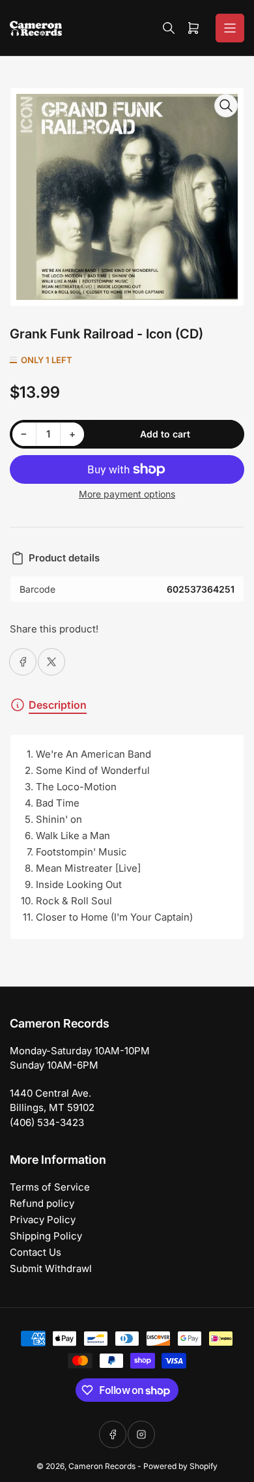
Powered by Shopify (180, 1466)
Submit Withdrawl (51, 1268)
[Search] (168, 28)
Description (58, 704)
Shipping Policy (46, 1236)
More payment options (127, 493)
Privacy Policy (43, 1219)
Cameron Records (101, 1466)
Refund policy (42, 1203)
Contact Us (35, 1252)
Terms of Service (50, 1187)
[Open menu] (230, 28)
